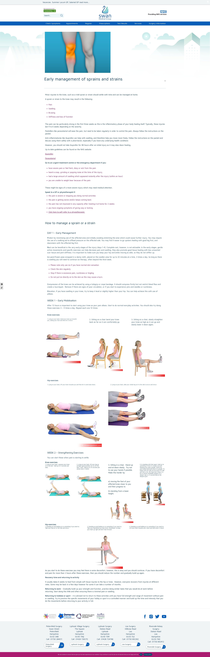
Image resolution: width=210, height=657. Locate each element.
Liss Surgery (126, 644)
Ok (141, 654)
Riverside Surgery (154, 647)
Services (138, 23)
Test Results (122, 23)
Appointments (72, 23)
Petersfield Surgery (50, 645)
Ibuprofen (49, 154)
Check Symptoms (53, 23)
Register (88, 23)
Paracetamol (50, 158)
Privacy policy (147, 654)
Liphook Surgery (77, 644)
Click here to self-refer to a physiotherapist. (66, 212)
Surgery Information (157, 23)
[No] (208, 654)
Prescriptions (104, 23)
